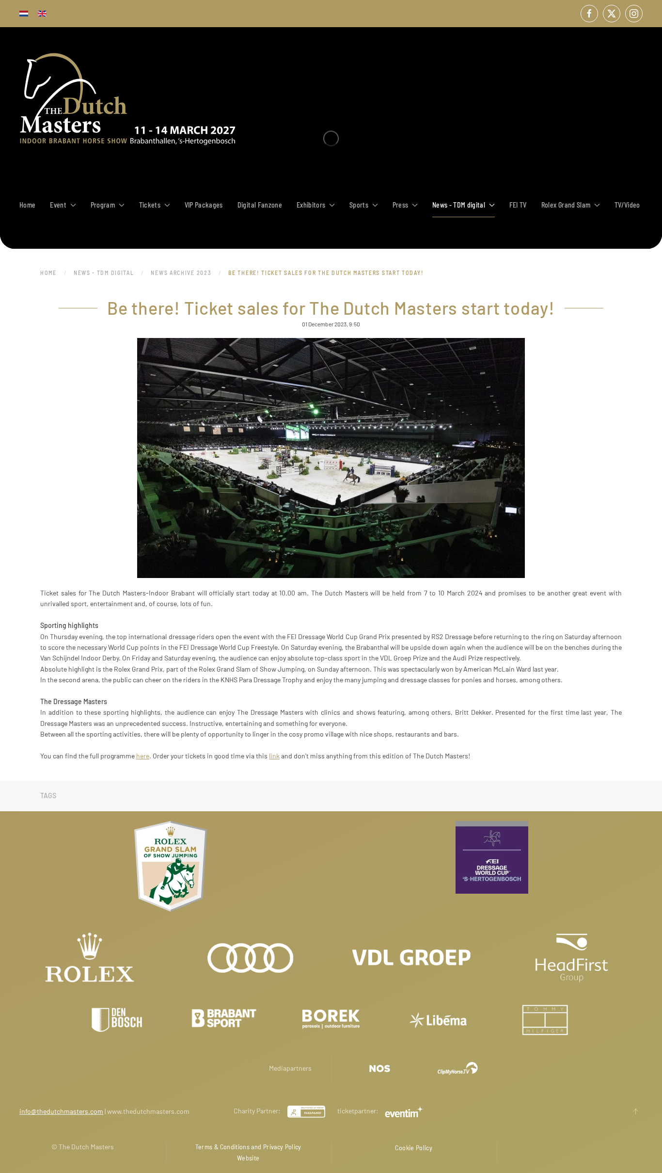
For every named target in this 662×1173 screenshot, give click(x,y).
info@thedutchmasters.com (61, 1111)
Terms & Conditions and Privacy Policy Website (248, 1151)
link (274, 756)
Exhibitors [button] (311, 205)
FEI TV (518, 205)
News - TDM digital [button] (458, 205)
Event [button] (58, 205)
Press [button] (401, 205)
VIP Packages (204, 205)
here (142, 756)
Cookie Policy (413, 1147)
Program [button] (103, 205)
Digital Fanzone (259, 205)
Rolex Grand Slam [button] (566, 205)
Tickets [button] (149, 205)
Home (27, 205)
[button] (635, 1111)
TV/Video (627, 205)
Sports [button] (358, 205)
